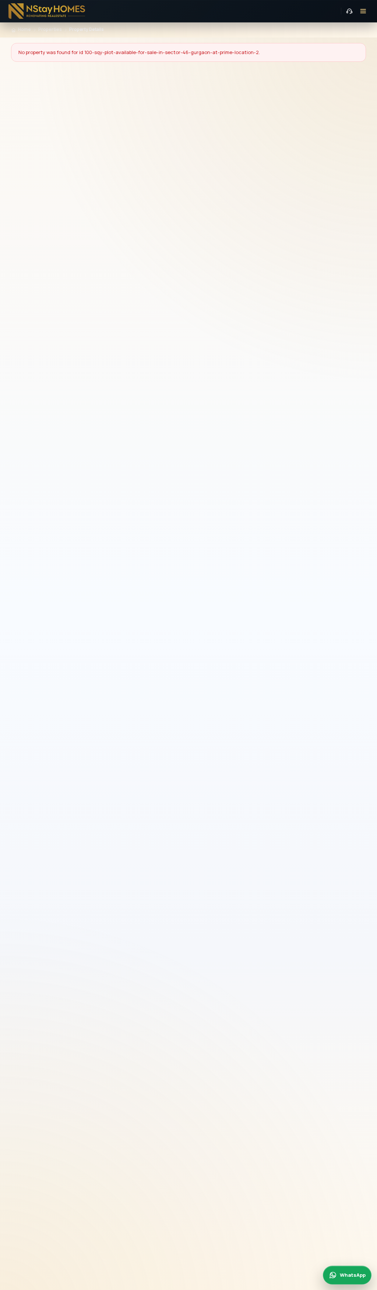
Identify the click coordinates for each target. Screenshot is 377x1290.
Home (24, 29)
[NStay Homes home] (46, 10)
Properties (50, 29)
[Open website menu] (363, 11)
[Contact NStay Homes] (349, 11)
